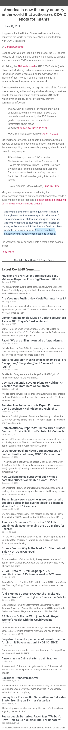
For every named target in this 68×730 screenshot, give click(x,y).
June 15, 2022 (51, 186)
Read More (8, 251)
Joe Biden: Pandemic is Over (20, 678)
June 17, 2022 (50, 133)
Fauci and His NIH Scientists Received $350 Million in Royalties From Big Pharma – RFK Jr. (32, 277)
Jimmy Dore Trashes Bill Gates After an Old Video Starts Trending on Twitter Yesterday (34, 699)
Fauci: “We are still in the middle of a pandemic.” (33, 340)
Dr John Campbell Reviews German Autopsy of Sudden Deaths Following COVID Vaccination (32, 452)
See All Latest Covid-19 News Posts (34, 260)
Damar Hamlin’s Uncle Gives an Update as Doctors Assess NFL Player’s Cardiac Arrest (34, 319)
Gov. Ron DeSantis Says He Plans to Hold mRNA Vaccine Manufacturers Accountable (32, 384)
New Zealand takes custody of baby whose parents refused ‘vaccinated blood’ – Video (30, 478)
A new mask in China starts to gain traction (30, 658)
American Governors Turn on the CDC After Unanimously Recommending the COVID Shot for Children (33, 526)
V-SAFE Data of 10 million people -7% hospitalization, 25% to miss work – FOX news (31, 572)
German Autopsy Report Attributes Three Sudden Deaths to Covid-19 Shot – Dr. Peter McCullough (33, 429)
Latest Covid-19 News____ (21, 269)
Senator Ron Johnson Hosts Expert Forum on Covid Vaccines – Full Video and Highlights (31, 407)
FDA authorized (26, 66)
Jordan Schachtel (14, 46)
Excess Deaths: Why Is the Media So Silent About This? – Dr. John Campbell (33, 550)
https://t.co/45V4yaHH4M (32, 127)
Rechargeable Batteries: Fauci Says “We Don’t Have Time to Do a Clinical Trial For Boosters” (31, 718)
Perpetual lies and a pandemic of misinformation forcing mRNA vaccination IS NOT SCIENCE (33, 640)
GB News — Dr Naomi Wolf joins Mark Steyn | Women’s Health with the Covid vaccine (30, 618)
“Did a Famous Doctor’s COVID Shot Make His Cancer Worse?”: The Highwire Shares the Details (34, 595)
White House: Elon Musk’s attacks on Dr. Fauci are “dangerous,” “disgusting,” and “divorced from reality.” (34, 363)
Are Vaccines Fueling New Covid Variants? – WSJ (34, 298)
